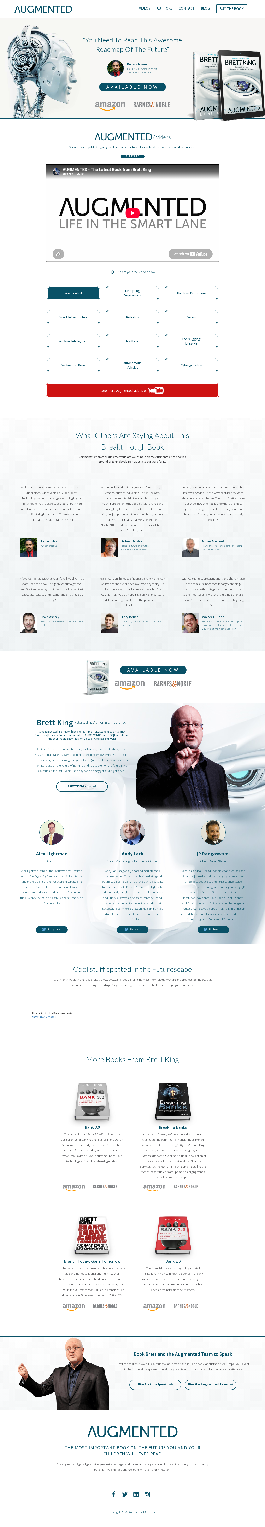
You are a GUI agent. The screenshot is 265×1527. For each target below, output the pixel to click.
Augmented (73, 293)
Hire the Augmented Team (208, 1384)
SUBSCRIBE (132, 156)
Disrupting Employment (132, 293)
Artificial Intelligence (73, 341)
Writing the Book (73, 365)
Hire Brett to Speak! (153, 1384)
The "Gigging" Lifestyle (191, 341)
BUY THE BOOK (232, 8)
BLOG (205, 8)
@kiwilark (135, 929)
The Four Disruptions (191, 293)
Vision (191, 317)
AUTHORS (164, 8)
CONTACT (187, 8)
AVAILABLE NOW (132, 87)
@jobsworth (215, 929)
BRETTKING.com (79, 786)
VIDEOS (144, 8)
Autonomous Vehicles (132, 365)
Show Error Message (44, 1017)
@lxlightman (54, 929)
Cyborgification (191, 365)
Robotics (132, 317)
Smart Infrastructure (73, 317)
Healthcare (132, 341)
